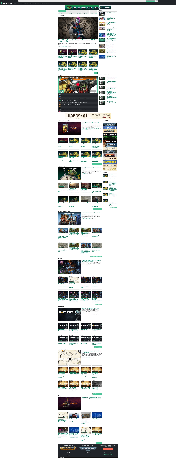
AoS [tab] (78, 11)
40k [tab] (70, 11)
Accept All (147, 1)
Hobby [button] (38, 3)
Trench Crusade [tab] (78, 13)
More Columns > (113, 207)
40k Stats (11, 0)
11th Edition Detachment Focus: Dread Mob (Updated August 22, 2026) (113, 189)
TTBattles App (7, 0)
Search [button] (47, 3)
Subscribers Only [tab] (94, 13)
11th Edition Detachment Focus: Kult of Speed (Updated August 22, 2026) (112, 202)
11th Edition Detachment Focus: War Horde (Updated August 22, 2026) (112, 195)
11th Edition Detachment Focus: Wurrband (92, 56)
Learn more (31, 1)
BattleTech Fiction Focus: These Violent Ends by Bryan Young (73, 330)
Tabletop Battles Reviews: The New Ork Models (72, 56)
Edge (17, 0)
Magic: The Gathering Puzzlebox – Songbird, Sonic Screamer (96, 235)
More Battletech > (98, 347)
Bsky (90, 454)
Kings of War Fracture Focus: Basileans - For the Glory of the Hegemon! (111, 34)
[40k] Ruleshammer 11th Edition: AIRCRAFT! (111, 13)
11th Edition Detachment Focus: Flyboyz (82, 56)
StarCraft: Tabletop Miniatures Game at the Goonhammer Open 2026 (63, 285)
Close (156, 1)
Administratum (3, 0)
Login (44, 3)
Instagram (87, 454)
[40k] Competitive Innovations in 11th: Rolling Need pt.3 (112, 97)
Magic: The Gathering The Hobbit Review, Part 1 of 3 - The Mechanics (74, 248)
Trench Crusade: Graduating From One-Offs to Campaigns (85, 375)
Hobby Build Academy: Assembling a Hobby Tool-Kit (111, 56)
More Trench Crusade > (97, 393)
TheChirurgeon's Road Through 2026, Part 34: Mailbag (111, 18)
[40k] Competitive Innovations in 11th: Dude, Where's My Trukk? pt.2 (111, 87)
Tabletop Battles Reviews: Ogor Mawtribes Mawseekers (85, 191)
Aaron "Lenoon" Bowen (86, 357)
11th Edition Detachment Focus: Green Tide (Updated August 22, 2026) (112, 176)
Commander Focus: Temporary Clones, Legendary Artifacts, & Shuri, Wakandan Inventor (85, 251)
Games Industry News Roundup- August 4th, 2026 (62, 250)
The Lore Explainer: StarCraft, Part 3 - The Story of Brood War (85, 299)
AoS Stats (14, 0)
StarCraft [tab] (62, 13)
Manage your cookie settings (108, 454)
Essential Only (152, 1)
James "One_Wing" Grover (95, 128)
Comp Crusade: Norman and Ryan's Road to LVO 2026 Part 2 (85, 388)
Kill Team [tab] (70, 13)
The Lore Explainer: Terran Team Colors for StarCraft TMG (96, 285)
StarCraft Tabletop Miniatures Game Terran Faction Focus (63, 299)
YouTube (93, 454)
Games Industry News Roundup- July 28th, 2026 (85, 204)
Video (42, 3)
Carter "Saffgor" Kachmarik (87, 128)
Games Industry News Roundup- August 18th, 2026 (63, 190)
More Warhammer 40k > (97, 163)
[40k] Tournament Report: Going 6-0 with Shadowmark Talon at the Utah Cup (111, 40)
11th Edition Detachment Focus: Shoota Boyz (72, 68)
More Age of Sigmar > (97, 208)
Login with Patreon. (110, 452)
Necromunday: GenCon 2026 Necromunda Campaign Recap (111, 46)
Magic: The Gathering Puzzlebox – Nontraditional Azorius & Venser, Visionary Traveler (63, 236)
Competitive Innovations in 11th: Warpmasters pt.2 (111, 78)
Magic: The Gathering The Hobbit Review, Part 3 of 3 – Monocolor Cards (74, 233)
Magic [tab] (86, 11)
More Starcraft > (98, 304)
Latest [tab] (62, 11)
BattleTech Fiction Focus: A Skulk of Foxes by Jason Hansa (96, 343)
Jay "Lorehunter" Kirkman (63, 46)
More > (95, 72)
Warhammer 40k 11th (17, 3)
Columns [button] (34, 3)
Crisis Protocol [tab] (85, 13)
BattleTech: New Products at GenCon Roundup (73, 343)
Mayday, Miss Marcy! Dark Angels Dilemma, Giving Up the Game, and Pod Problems (111, 29)
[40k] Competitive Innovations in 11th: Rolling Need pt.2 (112, 102)
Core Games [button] (23, 3)
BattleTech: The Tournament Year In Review (90, 308)
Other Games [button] (29, 3)
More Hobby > (98, 442)
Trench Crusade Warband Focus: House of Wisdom (63, 388)
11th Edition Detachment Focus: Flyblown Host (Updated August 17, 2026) (111, 51)
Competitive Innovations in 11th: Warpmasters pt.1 (111, 82)
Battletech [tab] (93, 11)
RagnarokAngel (85, 173)
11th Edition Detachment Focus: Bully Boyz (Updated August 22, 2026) (112, 183)
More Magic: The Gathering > (96, 256)
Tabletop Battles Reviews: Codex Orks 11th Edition (62, 56)
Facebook (82, 454)
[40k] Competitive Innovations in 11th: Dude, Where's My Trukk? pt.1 (111, 92)
